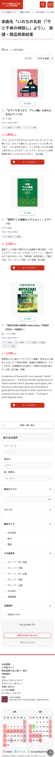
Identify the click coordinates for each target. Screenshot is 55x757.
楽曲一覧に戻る (27, 425)
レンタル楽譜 (8, 689)
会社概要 (6, 664)
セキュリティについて (12, 680)
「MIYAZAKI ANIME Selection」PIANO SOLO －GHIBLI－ (27, 327)
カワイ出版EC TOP (9, 12)
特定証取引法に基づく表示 (14, 670)
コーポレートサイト (11, 693)
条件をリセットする (27, 642)
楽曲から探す (25, 12)
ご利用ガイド (8, 667)
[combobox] (27, 452)
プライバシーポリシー (12, 683)
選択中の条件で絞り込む (27, 635)
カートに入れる (28, 161)
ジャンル (8, 509)
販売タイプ (9, 523)
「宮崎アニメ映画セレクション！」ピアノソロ (28, 221)
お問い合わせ (8, 686)
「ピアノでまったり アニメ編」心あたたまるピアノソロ (28, 112)
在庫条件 (8, 605)
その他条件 (9, 553)
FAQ (4, 677)
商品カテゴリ (10, 489)
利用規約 (6, 673)
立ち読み (27, 103)
